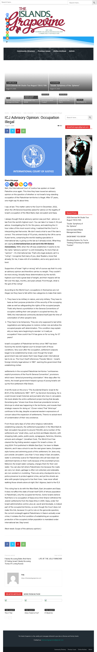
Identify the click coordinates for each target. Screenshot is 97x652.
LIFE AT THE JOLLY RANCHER (50, 559)
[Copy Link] (21, 184)
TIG (22, 574)
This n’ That (8, 613)
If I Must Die (49, 613)
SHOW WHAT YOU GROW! (76, 237)
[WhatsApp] (23, 131)
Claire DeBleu (11, 82)
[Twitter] (12, 131)
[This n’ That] (13, 605)
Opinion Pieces (16, 113)
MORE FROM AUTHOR (32, 594)
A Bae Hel (80, 99)
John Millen (63, 94)
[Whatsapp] (7, 35)
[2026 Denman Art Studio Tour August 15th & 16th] (26, 75)
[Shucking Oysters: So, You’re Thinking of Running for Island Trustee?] (48, 97)
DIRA (8, 98)
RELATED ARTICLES (13, 594)
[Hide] (7, 42)
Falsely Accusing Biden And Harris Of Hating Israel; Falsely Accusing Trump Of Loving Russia (18, 561)
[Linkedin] (7, 23)
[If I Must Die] (53, 605)
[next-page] (10, 617)
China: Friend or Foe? (32, 613)
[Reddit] (7, 20)
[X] (12, 184)
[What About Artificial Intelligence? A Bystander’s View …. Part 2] (66, 97)
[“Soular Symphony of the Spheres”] (70, 75)
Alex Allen (45, 94)
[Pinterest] (18, 131)
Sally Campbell (28, 113)
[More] (7, 38)
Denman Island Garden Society (29, 97)
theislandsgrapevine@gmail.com (52, 640)
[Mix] (7, 32)
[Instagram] (30, 184)
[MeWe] (7, 29)
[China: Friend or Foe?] (33, 605)
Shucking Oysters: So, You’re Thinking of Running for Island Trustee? (78, 242)
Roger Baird (55, 82)
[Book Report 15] (83, 97)
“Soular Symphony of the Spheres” (75, 225)
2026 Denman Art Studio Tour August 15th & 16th (78, 219)
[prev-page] (6, 617)
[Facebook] (7, 131)
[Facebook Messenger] (25, 184)
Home (7, 113)
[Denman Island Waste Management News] (13, 97)
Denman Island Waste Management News (75, 231)
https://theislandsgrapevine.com (31, 578)
